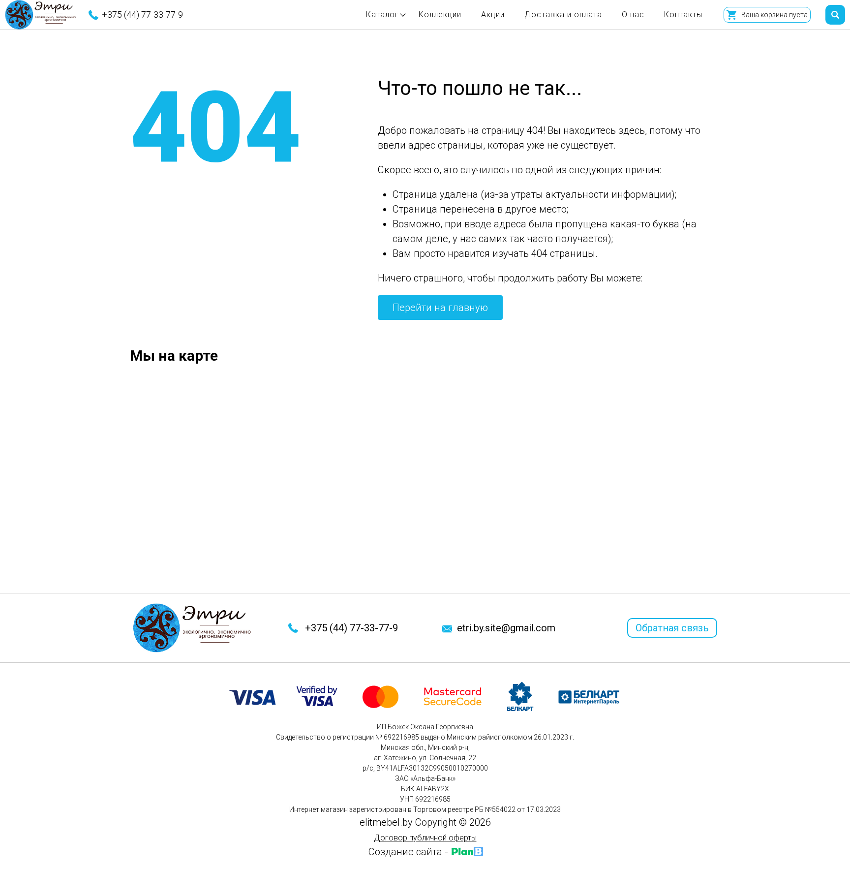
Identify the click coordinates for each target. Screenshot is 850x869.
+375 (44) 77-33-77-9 (142, 14)
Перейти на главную (440, 307)
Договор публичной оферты (425, 837)
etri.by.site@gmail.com (506, 628)
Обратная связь (672, 628)
